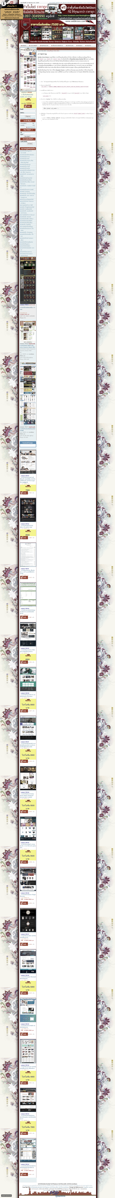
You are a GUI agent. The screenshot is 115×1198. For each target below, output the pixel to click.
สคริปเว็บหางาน (26, 157)
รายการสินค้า (52, 3)
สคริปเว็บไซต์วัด (26, 168)
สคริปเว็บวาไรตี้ (26, 166)
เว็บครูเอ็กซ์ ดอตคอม (88, 1187)
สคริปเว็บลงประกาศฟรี (27, 190)
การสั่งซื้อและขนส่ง (50, 1185)
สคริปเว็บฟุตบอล (26, 164)
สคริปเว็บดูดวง (25, 244)
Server (85, 3)
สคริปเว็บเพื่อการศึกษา (27, 219)
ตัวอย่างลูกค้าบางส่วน (87, 1185)
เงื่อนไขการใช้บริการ (67, 3)
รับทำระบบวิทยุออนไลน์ (27, 199)
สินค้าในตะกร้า (59, 3)
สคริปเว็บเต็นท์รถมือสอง (28, 155)
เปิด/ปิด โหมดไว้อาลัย (6, 1195)
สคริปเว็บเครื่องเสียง (27, 223)
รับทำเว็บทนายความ (27, 252)
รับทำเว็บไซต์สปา (26, 246)
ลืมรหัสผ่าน (23, 118)
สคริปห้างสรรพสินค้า (27, 221)
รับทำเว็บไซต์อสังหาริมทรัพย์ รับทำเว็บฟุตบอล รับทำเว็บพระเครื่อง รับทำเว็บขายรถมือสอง (49, 1187)
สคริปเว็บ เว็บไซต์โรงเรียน (28, 193)
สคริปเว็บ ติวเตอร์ (26, 217)
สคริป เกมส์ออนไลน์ (27, 209)
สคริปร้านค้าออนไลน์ (27, 178)
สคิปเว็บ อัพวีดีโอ (26, 225)
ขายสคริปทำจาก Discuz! (28, 215)
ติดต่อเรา (81, 3)
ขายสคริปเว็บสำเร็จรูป (27, 227)
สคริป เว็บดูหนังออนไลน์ (28, 207)
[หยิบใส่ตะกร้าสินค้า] (28, 107)
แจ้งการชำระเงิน (59, 1185)
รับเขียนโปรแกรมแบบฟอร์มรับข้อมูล (26, 255)
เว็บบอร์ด (66, 1185)
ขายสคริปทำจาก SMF (27, 205)
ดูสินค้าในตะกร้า (31, 127)
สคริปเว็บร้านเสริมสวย (27, 242)
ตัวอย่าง (88, 45)
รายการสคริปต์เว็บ (33, 1185)
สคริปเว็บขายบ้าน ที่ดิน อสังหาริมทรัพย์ (26, 161)
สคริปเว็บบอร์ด (25, 159)
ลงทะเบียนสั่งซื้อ (31, 118)
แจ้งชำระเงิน (75, 3)
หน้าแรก (24, 45)
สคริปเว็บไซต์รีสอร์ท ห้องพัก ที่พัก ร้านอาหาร (27, 171)
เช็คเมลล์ (45, 1190)
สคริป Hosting (26, 192)
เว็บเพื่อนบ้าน (78, 1185)
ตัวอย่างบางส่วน (91, 3)
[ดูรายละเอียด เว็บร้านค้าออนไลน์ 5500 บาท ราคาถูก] (28, 91)
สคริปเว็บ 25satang (27, 232)
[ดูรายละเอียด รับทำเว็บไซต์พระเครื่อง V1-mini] (28, 303)
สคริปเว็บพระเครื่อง (27, 180)
